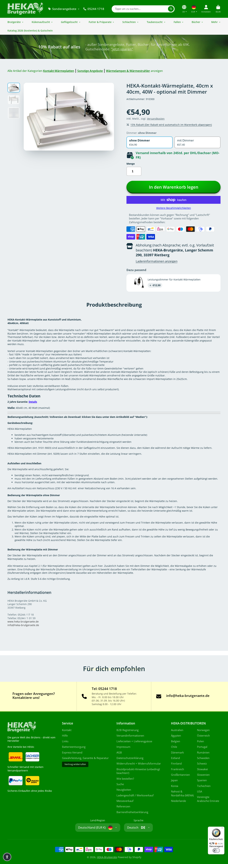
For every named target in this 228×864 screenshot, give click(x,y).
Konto (206, 9)
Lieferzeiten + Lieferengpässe (134, 741)
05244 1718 (95, 9)
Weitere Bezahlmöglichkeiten (173, 208)
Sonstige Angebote (90, 71)
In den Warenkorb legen (173, 187)
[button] (7, 857)
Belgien (175, 741)
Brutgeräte (14, 22)
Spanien (202, 780)
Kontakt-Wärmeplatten (58, 71)
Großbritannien (180, 775)
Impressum (123, 747)
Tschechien (204, 786)
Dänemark (177, 752)
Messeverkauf (124, 801)
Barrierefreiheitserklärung (132, 812)
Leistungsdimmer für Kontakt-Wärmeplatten (174, 279)
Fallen (177, 22)
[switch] (216, 850)
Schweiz (202, 763)
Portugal (202, 747)
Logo (25, 9)
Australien (177, 730)
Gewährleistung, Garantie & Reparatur (85, 758)
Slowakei (202, 769)
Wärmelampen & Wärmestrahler (128, 71)
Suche (120, 784)
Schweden (203, 758)
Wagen (218, 9)
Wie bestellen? (125, 779)
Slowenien (203, 775)
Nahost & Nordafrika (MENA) (182, 793)
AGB (119, 752)
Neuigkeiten (123, 790)
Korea (174, 786)
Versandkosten (156, 118)
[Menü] (222, 829)
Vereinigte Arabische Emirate (208, 799)
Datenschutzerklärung (129, 758)
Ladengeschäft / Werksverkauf (135, 795)
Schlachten (129, 22)
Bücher (196, 22)
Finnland (176, 763)
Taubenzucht (155, 22)
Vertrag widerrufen (75, 764)
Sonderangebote (64, 9)
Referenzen (123, 806)
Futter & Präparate (100, 22)
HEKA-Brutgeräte (107, 857)
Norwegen (203, 730)
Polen (200, 741)
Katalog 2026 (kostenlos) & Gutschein (30, 30)
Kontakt (66, 730)
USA (199, 791)
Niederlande (178, 801)
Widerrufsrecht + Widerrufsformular (138, 763)
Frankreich (177, 769)
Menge (130, 163)
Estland (175, 758)
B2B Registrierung (127, 730)
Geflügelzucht (69, 22)
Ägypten (176, 735)
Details (33, 401)
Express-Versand (72, 752)
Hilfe (65, 735)
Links (65, 741)
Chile (174, 747)
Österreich (203, 735)
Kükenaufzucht (41, 22)
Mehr (214, 22)
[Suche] (171, 9)
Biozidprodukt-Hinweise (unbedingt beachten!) (138, 771)
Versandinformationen (130, 735)
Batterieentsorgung (74, 747)
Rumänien (203, 752)
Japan (174, 780)
